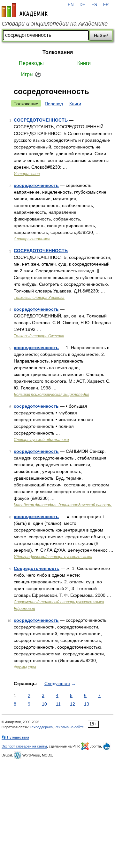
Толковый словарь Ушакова (39, 297)
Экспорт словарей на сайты (24, 746)
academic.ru (25, 10)
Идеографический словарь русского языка (53, 557)
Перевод (54, 103)
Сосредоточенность (36, 568)
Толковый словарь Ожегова (39, 336)
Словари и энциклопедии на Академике (55, 23)
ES (94, 5)
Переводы (31, 63)
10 (44, 704)
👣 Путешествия (15, 737)
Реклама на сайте (69, 727)
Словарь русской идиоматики (41, 439)
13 (86, 704)
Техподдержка (41, 727)
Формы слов (25, 667)
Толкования (57, 52)
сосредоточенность (36, 185)
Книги (84, 63)
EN (70, 5)
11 (58, 704)
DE (82, 5)
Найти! (101, 35)
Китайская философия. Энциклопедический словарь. (63, 505)
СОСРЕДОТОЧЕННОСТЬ (41, 120)
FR (106, 5)
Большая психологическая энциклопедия (51, 394)
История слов (27, 174)
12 (72, 704)
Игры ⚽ (31, 74)
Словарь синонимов (32, 239)
